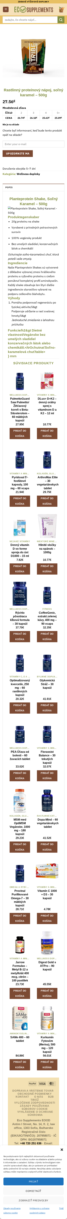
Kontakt (22, 1096)
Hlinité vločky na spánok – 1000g (47, 548)
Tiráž (61, 1208)
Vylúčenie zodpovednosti (34, 1102)
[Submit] (61, 19)
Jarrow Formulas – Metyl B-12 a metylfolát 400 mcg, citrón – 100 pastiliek (20, 971)
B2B (51, 1096)
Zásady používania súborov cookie (34, 1107)
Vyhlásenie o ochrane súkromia (35, 1113)
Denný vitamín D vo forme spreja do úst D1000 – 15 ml (19, 550)
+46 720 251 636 (30, 1143)
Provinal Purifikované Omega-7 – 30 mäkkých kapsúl (20, 898)
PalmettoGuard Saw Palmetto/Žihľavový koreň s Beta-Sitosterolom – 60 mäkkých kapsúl (20, 409)
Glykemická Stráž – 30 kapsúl (47, 684)
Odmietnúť (33, 1191)
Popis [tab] (9, 187)
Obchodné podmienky (35, 1093)
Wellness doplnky (28, 174)
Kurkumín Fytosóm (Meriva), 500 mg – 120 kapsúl (47, 1044)
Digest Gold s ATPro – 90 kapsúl (47, 966)
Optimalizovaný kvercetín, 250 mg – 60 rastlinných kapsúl (20, 687)
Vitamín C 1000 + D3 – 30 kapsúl (47, 894)
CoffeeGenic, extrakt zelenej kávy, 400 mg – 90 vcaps (47, 618)
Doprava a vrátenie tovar (33, 1090)
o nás (38, 1096)
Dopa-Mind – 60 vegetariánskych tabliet (48, 823)
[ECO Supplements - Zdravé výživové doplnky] (34, 9)
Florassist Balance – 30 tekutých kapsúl (47, 757)
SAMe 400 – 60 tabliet (19, 1039)
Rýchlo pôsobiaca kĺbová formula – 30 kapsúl (20, 618)
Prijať (33, 1181)
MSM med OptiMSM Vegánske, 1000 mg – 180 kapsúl (20, 827)
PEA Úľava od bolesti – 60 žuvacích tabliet (20, 755)
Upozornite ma (18, 153)
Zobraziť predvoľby (33, 1200)
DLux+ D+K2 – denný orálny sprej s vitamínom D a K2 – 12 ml (47, 406)
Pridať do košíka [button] (19, 433)
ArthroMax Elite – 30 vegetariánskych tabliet (48, 483)
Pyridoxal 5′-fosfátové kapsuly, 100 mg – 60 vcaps (19, 483)
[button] (62, 1149)
